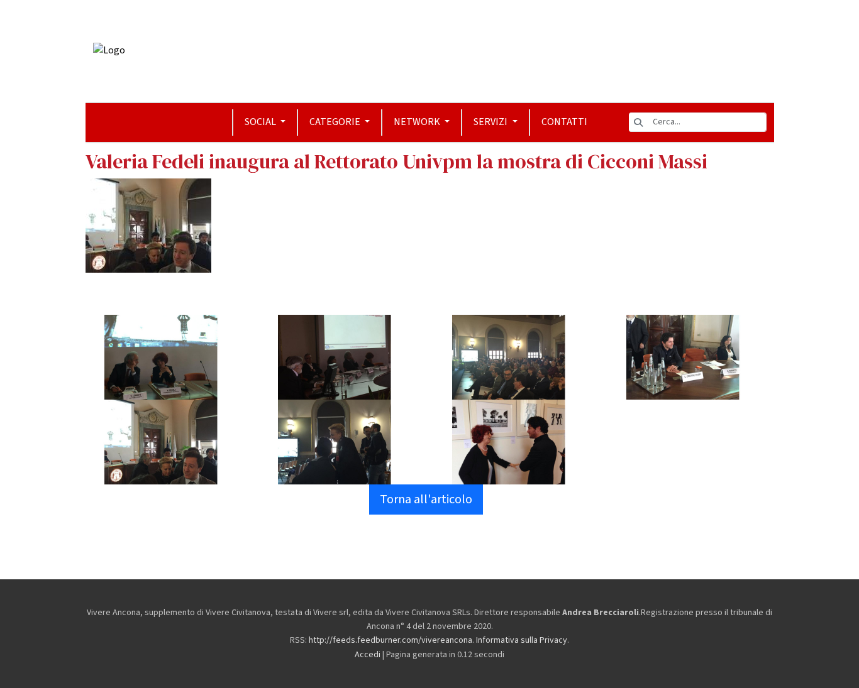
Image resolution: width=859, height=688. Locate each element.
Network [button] (418, 122)
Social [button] (261, 122)
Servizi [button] (491, 122)
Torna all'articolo (426, 499)
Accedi (367, 654)
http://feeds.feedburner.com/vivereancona (390, 640)
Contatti (564, 122)
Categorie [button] (335, 122)
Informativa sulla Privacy (521, 640)
